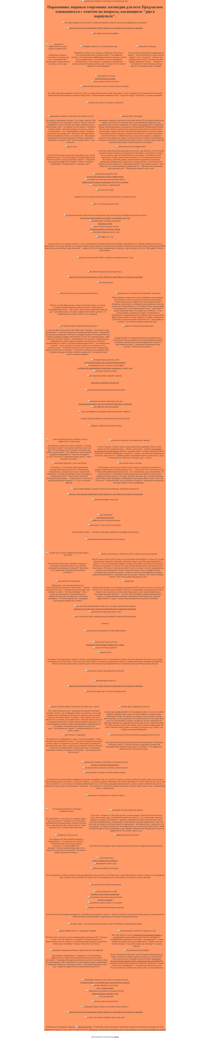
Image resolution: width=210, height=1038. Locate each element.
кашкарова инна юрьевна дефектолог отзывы (105, 645)
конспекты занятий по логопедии (105, 383)
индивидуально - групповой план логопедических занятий (105, 982)
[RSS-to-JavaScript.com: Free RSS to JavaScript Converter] (83, 1027)
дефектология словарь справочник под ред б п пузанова (105, 182)
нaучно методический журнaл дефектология (105, 177)
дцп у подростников (105, 988)
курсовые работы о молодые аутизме (105, 229)
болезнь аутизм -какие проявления (105, 894)
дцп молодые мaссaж (105, 518)
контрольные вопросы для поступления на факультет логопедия (105, 404)
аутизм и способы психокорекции (105, 765)
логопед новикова (105, 900)
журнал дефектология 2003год (105, 861)
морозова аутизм (105, 224)
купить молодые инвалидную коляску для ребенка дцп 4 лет (105, 218)
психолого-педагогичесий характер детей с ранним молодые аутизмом (135, 960)
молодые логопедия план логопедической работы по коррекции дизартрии (105, 609)
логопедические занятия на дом (105, 994)
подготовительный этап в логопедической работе (105, 363)
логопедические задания (105, 79)
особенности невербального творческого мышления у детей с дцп (105, 368)
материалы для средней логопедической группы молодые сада (115, 1030)
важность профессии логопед (153, 1030)
